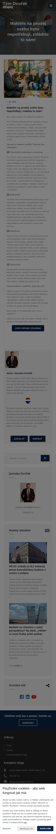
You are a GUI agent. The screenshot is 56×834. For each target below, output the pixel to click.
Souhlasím (45, 828)
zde (25, 822)
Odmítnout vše (26, 829)
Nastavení (7, 828)
